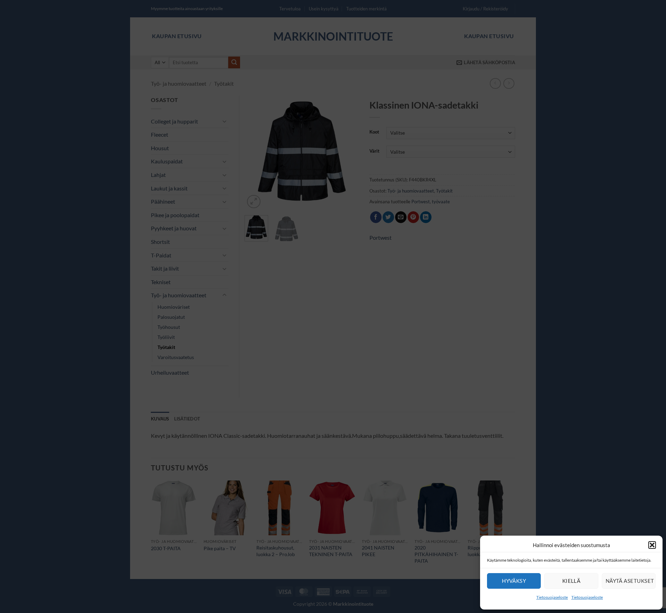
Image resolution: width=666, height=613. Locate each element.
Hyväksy (514, 581)
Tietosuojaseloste (552, 597)
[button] (652, 545)
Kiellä (571, 581)
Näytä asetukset (630, 581)
